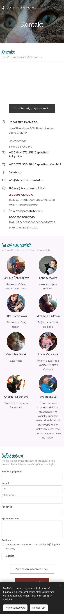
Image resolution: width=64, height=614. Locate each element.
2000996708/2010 (22, 217)
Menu (59, 8)
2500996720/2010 (21, 194)
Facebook (15, 172)
